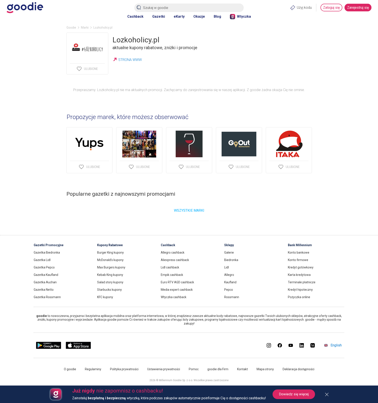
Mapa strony (265, 369)
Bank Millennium (300, 245)
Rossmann (231, 297)
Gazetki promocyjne (48, 245)
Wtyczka (244, 16)
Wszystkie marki (189, 210)
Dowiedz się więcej (294, 394)
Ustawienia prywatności (163, 369)
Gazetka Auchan (45, 282)
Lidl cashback (170, 267)
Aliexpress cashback (175, 260)
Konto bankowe (298, 252)
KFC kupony (105, 297)
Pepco (228, 289)
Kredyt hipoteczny (300, 289)
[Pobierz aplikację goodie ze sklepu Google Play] (48, 348)
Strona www (130, 60)
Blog (217, 16)
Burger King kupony (110, 252)
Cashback (135, 16)
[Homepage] (25, 7)
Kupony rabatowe (110, 245)
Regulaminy (93, 369)
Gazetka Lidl (42, 260)
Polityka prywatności (124, 369)
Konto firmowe (298, 260)
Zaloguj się (331, 7)
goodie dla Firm (217, 369)
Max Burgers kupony (111, 267)
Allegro (229, 275)
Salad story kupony (110, 282)
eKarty (179, 16)
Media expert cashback (177, 289)
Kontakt (242, 369)
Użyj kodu (304, 7)
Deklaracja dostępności (298, 369)
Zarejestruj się (358, 7)
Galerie (229, 252)
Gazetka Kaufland (46, 275)
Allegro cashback (172, 252)
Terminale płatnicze (301, 282)
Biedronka (231, 260)
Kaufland (230, 282)
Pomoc (194, 369)
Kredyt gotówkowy (300, 267)
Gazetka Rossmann (47, 297)
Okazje (199, 16)
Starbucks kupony (109, 289)
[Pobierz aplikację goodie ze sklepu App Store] (78, 348)
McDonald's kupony (110, 260)
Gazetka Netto (44, 289)
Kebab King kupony (110, 275)
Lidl (226, 267)
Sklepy (229, 245)
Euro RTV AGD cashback (177, 282)
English (336, 345)
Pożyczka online (299, 297)
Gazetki (158, 16)
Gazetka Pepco (44, 267)
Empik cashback (172, 275)
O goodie (70, 369)
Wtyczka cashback (173, 297)
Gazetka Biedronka (47, 252)
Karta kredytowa (299, 275)
